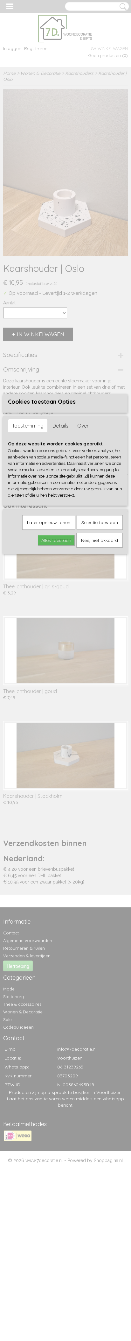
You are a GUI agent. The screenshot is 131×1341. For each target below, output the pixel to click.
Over (83, 425)
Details (60, 425)
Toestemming (28, 425)
